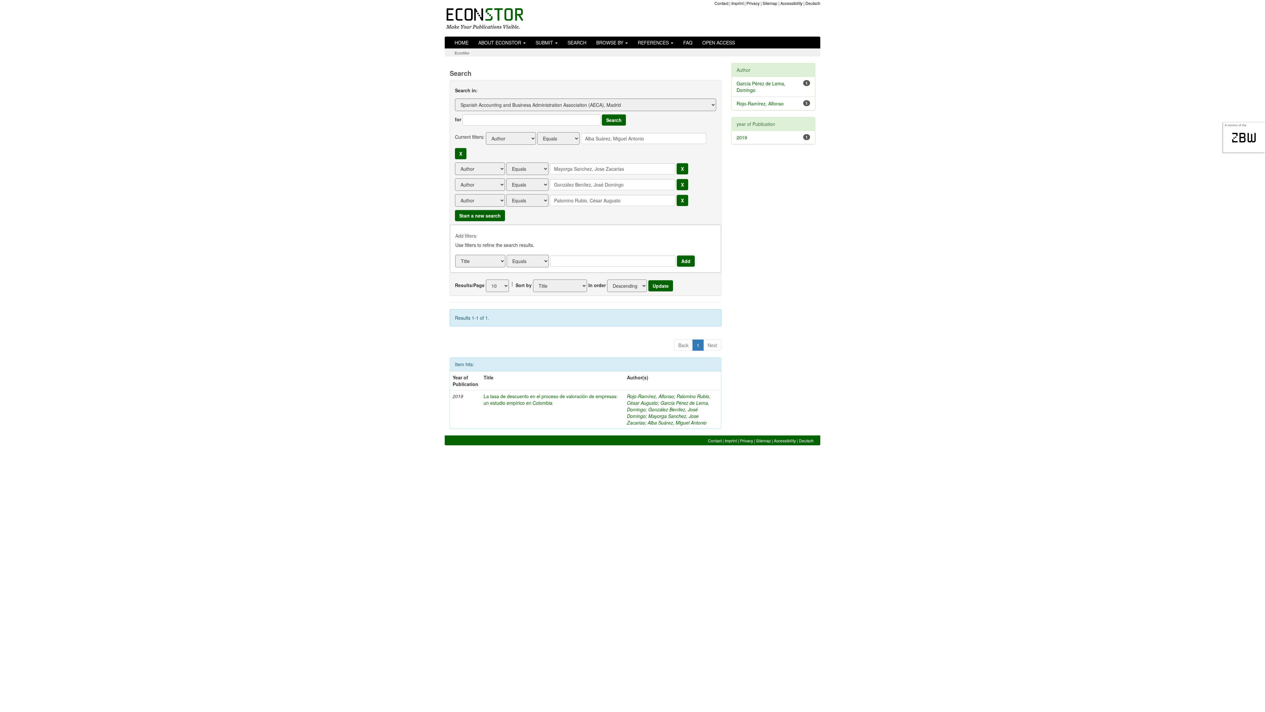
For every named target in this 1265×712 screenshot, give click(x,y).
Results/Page (470, 285)
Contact (721, 3)
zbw (1244, 138)
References (654, 42)
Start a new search (480, 215)
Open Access (718, 42)
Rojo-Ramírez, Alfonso (650, 396)
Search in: (466, 90)
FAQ (687, 42)
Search (577, 42)
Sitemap (770, 3)
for (458, 119)
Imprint (737, 3)
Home (461, 42)
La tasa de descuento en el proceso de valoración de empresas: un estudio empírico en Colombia (551, 399)
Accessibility (791, 3)
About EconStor (500, 42)
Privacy (753, 3)
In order (597, 285)
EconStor (462, 52)
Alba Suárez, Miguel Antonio (677, 422)
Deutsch (812, 3)
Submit (545, 42)
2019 (742, 137)
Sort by (524, 285)
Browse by (610, 42)
